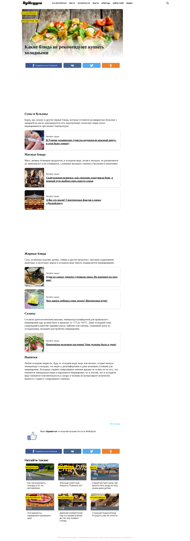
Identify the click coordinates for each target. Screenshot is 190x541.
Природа (105, 3)
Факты (95, 3)
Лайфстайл (118, 3)
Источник (115, 423)
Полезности (84, 3)
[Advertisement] (72, 90)
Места (72, 3)
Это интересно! (59, 3)
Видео (129, 3)
